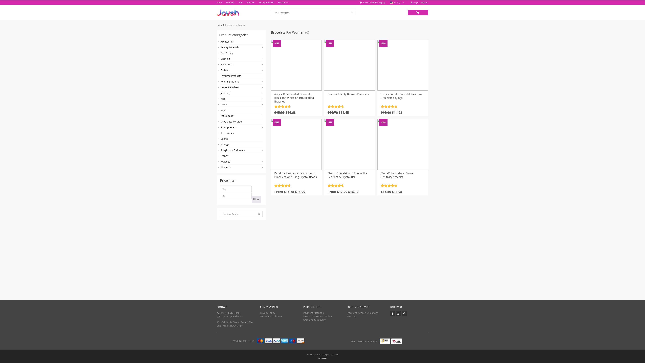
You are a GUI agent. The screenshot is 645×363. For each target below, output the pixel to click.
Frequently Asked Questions (362, 312)
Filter (256, 199)
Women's (226, 167)
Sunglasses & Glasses (233, 150)
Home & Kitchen (230, 87)
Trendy (224, 155)
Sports (224, 138)
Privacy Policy (267, 312)
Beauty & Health (266, 2)
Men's (224, 104)
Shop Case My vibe (231, 121)
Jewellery (226, 93)
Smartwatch (227, 133)
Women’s (230, 2)
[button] (397, 2)
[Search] (259, 214)
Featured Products (231, 75)
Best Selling (227, 53)
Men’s (219, 2)
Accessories (227, 41)
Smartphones (228, 127)
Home (219, 25)
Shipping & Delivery (314, 319)
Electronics (283, 2)
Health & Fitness (230, 81)
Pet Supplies (227, 115)
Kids (241, 2)
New (223, 110)
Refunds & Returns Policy (317, 316)
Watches (251, 2)
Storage (225, 144)
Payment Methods (313, 312)
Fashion (225, 70)
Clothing (225, 58)
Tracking (351, 316)
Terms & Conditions (271, 316)
